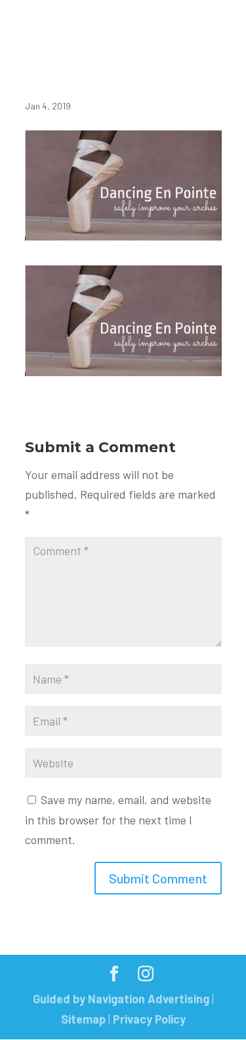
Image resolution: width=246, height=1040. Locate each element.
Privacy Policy (149, 1019)
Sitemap (83, 1019)
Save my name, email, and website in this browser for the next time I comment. (118, 819)
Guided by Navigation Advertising (121, 999)
